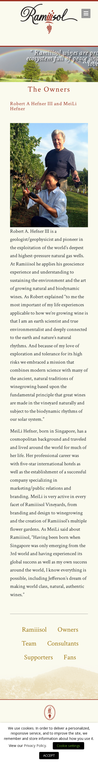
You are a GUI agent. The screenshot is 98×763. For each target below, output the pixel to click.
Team (29, 643)
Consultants (62, 643)
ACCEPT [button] (49, 755)
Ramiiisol (34, 629)
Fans (70, 657)
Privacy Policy (35, 745)
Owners (68, 629)
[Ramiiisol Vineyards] (49, 20)
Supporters (38, 657)
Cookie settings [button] (68, 745)
